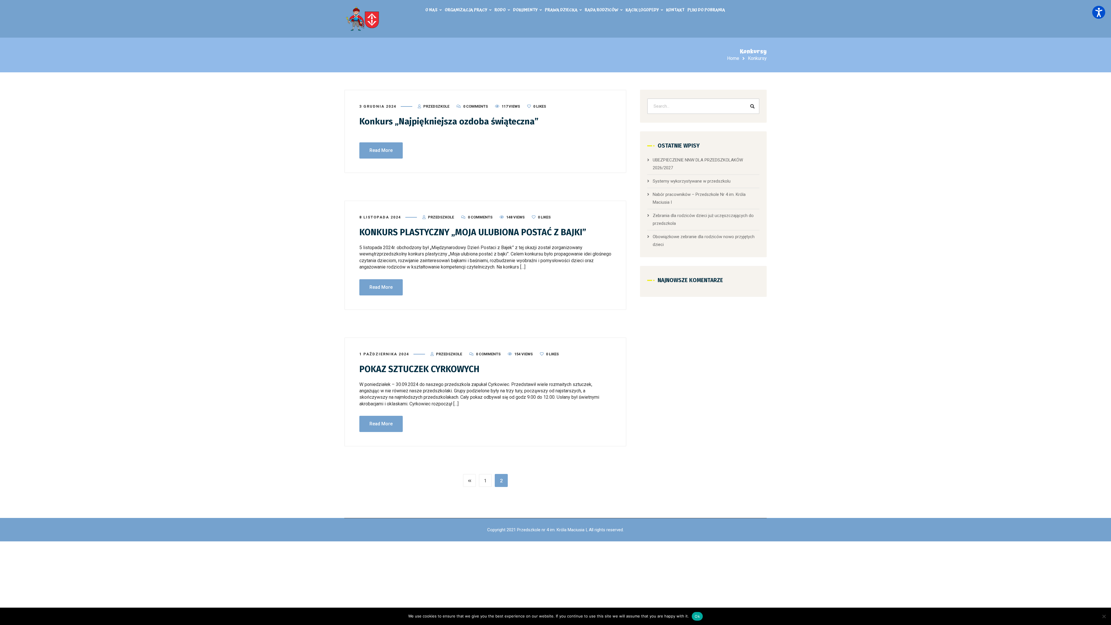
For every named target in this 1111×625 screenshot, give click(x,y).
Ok (697, 616)
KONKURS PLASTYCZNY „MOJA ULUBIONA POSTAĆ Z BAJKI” (472, 232)
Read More (381, 150)
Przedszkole (436, 106)
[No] (1104, 616)
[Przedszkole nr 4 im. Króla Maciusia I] (363, 19)
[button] (1098, 12)
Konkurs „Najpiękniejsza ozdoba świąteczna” (448, 121)
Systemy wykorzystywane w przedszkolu (692, 181)
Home (733, 58)
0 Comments (475, 106)
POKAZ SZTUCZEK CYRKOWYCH (419, 369)
